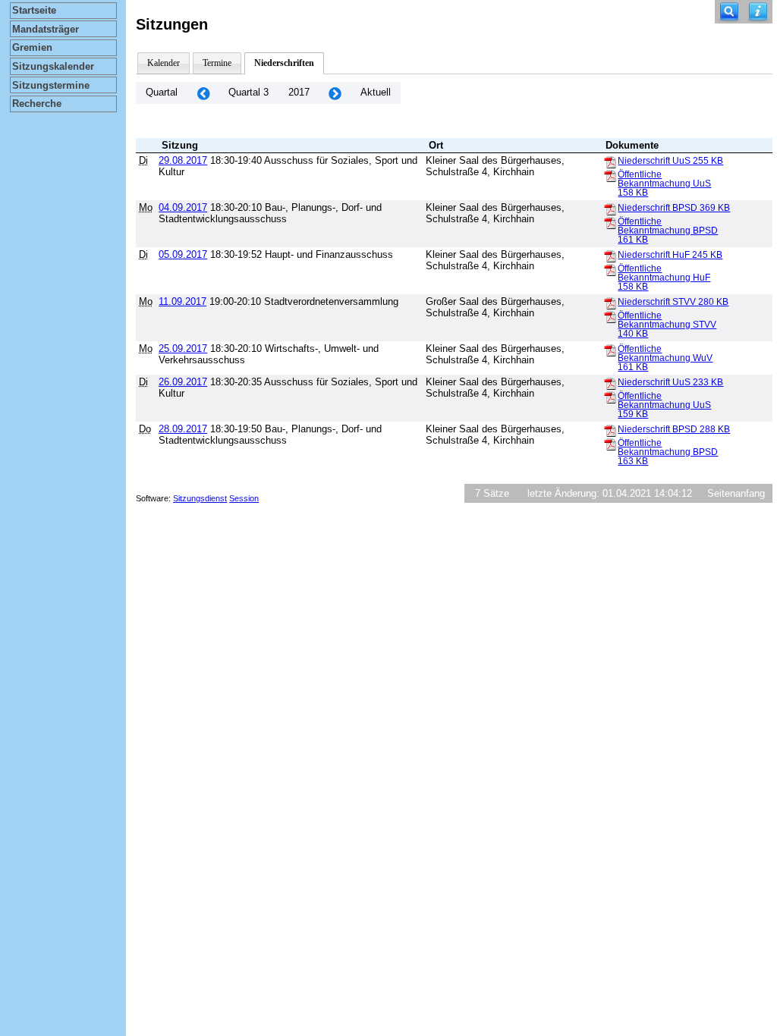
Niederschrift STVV (673, 301)
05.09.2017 (183, 254)
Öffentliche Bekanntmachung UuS (664, 183)
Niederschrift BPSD (674, 207)
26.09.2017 (183, 382)
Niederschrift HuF (670, 254)
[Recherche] (729, 12)
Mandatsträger (45, 29)
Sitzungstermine (51, 85)
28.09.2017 (183, 429)
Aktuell (375, 92)
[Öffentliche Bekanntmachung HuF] (610, 269)
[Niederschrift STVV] (610, 302)
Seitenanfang (736, 493)
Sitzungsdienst (200, 498)
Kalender (163, 63)
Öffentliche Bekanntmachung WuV (665, 358)
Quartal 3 (248, 92)
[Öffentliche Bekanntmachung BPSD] (610, 222)
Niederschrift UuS (670, 160)
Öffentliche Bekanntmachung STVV (667, 324)
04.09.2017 (183, 207)
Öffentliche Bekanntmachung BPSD (668, 230)
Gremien (32, 47)
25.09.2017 (183, 348)
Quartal (162, 92)
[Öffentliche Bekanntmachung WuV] (610, 349)
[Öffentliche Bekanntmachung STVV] (610, 316)
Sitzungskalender (53, 66)
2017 (299, 92)
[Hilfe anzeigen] (758, 12)
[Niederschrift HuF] (610, 255)
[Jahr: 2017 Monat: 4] (203, 93)
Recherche (36, 103)
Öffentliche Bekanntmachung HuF (664, 277)
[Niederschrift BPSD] (610, 208)
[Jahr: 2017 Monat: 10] (335, 93)
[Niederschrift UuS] (610, 161)
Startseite (34, 10)
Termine (217, 63)
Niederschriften (284, 63)
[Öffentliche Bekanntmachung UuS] (610, 175)
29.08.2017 (183, 160)
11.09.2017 (182, 301)
